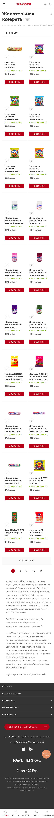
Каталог (7, 686)
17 (41, 571)
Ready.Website (27, 790)
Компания (8, 700)
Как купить (9, 714)
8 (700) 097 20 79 (17, 737)
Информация (10, 707)
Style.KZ (41, 787)
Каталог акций (11, 693)
